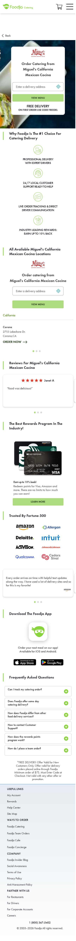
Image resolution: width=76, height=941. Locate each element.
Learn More (38, 501)
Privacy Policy (14, 878)
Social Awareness (17, 866)
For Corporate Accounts (20, 909)
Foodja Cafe (13, 840)
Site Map (12, 813)
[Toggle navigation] (69, 7)
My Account (13, 795)
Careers (11, 915)
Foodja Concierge (17, 847)
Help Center (14, 807)
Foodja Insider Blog (17, 860)
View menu (38, 97)
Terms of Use (14, 872)
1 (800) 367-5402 (40, 922)
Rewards (12, 801)
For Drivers (13, 903)
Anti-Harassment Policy (19, 884)
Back (8, 35)
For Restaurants (15, 897)
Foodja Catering (15, 826)
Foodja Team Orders (18, 833)
